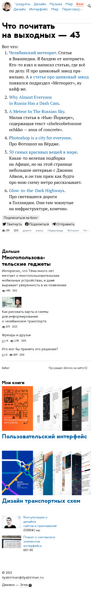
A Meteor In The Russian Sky (36, 111)
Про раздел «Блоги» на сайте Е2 (68, 368)
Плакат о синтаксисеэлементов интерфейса (39, 541)
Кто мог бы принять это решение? (30, 349)
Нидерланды (55, 230)
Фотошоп (73, 230)
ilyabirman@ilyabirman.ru (23, 577)
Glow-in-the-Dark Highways (36, 190)
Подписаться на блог (21, 217)
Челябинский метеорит (32, 53)
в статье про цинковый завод (59, 77)
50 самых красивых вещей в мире (43, 152)
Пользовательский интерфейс (44, 437)
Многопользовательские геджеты (26, 261)
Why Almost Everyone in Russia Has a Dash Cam (34, 100)
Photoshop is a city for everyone (40, 138)
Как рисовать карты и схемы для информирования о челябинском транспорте (25, 316)
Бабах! (6, 368)
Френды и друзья (16, 335)
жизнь (39, 230)
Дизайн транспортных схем (41, 501)
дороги (27, 230)
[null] (12, 224)
